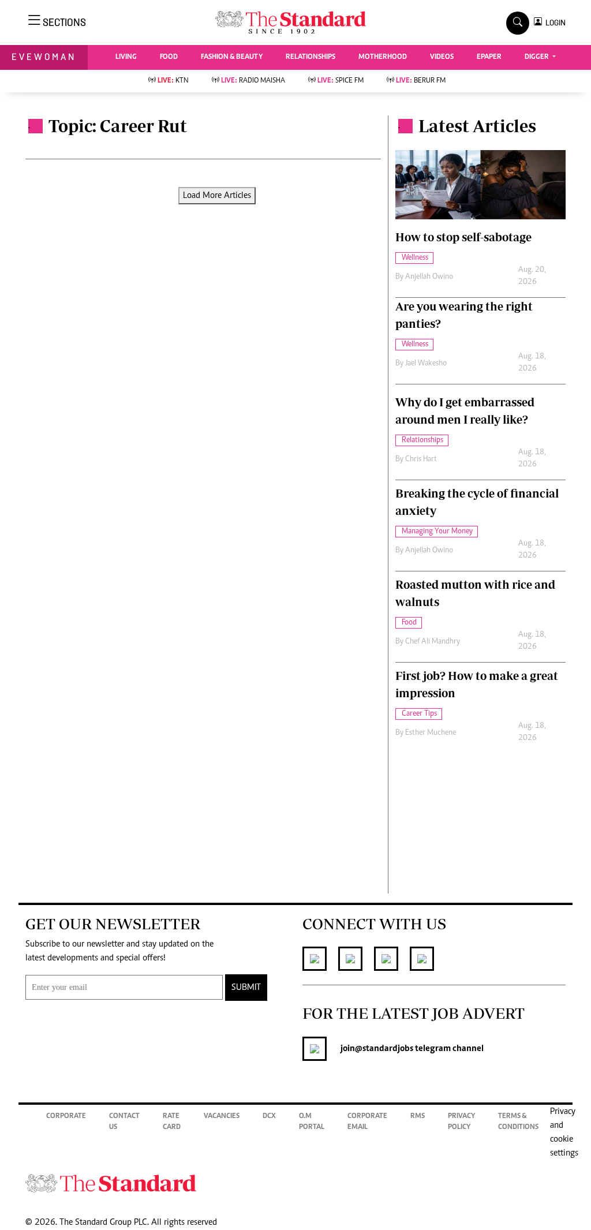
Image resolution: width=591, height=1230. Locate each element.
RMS (417, 1116)
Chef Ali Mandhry (432, 642)
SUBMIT (246, 987)
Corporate (66, 1116)
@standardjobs (384, 1048)
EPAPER (489, 57)
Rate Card (172, 1122)
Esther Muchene (430, 733)
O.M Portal (311, 1122)
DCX (269, 1116)
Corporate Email (367, 1122)
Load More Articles (217, 195)
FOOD (169, 57)
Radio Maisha (253, 81)
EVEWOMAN (44, 56)
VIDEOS (442, 57)
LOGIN (554, 23)
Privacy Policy (461, 1122)
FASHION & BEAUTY (232, 57)
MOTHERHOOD (382, 57)
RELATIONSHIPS (310, 57)
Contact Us (124, 1122)
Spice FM (340, 81)
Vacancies (222, 1116)
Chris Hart (421, 459)
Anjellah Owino (429, 277)
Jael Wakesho (426, 364)
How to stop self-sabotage (463, 237)
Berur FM (421, 81)
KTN (173, 81)
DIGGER (538, 57)
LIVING (126, 57)
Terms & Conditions (518, 1122)
